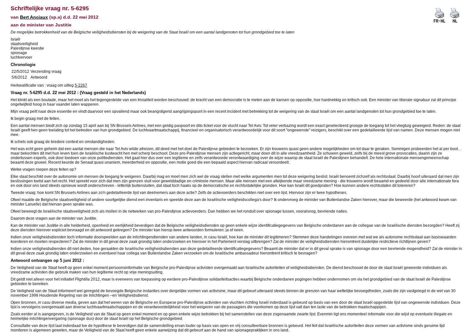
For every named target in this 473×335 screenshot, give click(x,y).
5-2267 (81, 85)
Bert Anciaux (34, 17)
